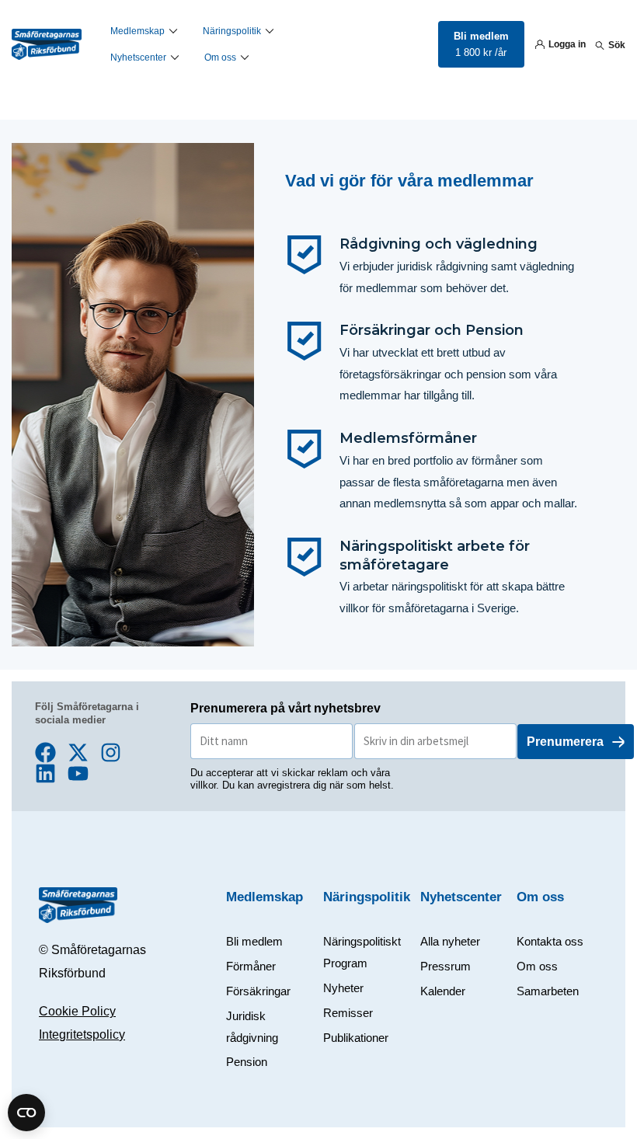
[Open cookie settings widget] (26, 1112)
